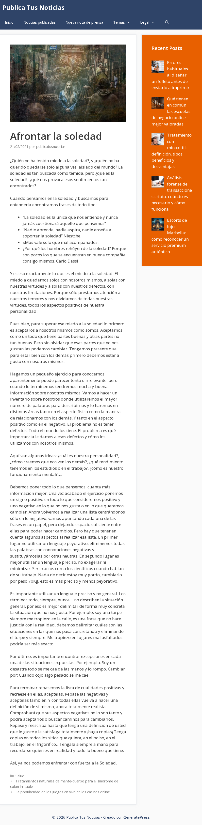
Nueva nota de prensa (84, 22)
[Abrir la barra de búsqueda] (167, 22)
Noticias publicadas (39, 22)
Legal (144, 22)
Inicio (9, 22)
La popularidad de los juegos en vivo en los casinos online (63, 792)
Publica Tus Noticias (33, 7)
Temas (119, 22)
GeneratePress (136, 817)
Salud (20, 776)
